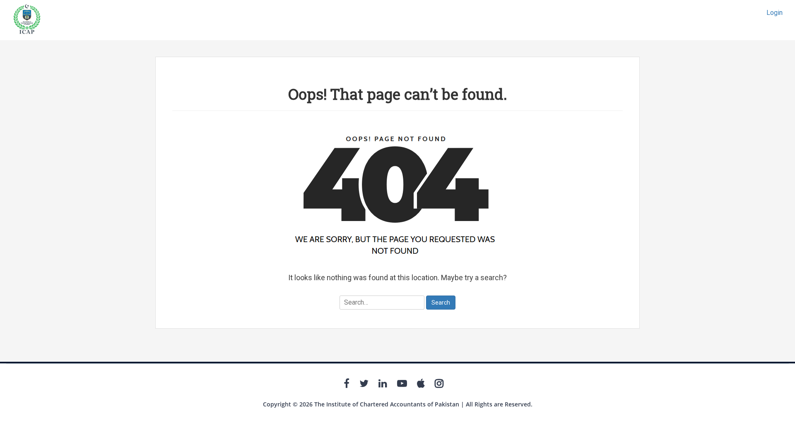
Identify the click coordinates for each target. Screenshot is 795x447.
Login (774, 13)
